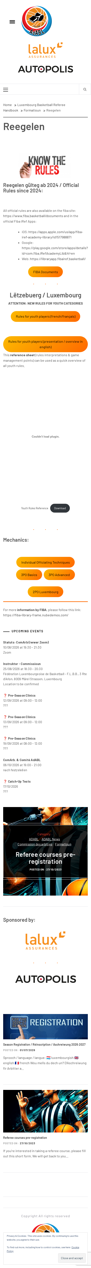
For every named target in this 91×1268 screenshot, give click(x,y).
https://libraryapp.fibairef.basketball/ (58, 259)
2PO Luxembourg (45, 592)
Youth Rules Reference (34, 508)
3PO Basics (29, 575)
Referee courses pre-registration (45, 857)
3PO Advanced (59, 575)
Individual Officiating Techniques (45, 562)
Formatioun (63, 844)
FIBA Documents (45, 272)
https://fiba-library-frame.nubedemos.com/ (35, 615)
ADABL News (51, 839)
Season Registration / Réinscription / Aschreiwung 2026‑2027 (44, 1044)
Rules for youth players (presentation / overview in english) (45, 344)
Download (60, 508)
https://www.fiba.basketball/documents (33, 216)
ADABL (34, 839)
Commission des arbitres (35, 844)
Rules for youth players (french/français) (45, 316)
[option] (45, 851)
